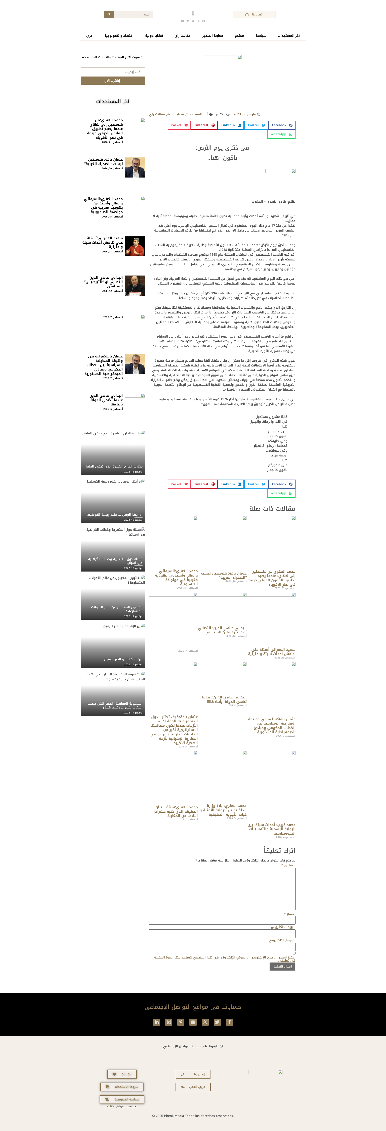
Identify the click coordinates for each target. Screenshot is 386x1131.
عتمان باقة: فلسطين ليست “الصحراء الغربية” (224, 575)
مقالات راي (183, 36)
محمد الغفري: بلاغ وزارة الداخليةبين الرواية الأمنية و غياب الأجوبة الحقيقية (223, 810)
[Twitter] (217, 1022)
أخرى (89, 36)
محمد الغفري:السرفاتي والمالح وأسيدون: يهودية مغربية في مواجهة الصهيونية (176, 577)
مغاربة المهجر (212, 36)
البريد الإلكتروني (282, 927)
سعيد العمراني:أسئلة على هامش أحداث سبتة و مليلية (272, 651)
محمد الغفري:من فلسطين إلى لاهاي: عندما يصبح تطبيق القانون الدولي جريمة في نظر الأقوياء (271, 578)
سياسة (261, 36)
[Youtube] (192, 1022)
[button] (282, 125)
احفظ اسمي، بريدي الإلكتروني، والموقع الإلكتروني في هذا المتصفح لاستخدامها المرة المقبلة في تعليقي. (225, 959)
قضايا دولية (154, 36)
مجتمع (239, 36)
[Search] (109, 14)
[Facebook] (203, 21)
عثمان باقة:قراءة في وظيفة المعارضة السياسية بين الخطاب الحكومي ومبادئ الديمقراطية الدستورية (272, 726)
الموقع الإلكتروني (282, 940)
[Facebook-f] (229, 1022)
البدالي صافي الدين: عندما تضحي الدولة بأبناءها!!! (224, 699)
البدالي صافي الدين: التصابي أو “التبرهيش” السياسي (222, 630)
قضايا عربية (175, 114)
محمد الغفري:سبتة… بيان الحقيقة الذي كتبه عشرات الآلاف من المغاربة (176, 811)
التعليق (288, 865)
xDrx (110, 1106)
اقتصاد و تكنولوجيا (119, 36)
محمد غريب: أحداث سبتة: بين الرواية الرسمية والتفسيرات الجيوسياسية (271, 829)
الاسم (290, 913)
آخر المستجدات (289, 36)
